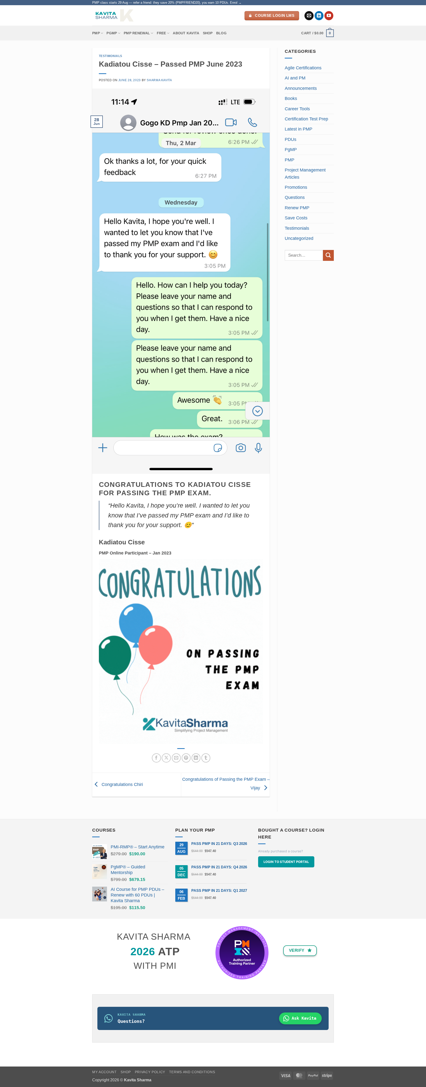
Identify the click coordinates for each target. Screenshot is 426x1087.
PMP (96, 33)
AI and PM (295, 78)
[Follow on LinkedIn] (319, 15)
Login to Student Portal (286, 862)
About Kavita (186, 33)
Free (161, 33)
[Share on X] (166, 758)
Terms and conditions (192, 1072)
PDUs (290, 139)
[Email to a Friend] (176, 758)
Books (291, 98)
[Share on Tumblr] (206, 758)
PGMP (111, 33)
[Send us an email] (309, 15)
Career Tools (297, 108)
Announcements (301, 88)
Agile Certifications (303, 67)
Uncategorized (299, 238)
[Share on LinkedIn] (196, 758)
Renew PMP (297, 207)
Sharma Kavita (159, 80)
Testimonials (110, 56)
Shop (208, 33)
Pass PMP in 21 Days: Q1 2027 (219, 890)
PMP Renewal (137, 33)
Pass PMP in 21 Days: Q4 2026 (219, 867)
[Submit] (328, 255)
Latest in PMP (298, 129)
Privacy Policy (150, 1072)
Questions (295, 197)
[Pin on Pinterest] (186, 758)
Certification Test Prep (306, 118)
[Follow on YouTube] (329, 15)
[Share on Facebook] (156, 758)
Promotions (296, 187)
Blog (221, 33)
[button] (317, 33)
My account (104, 1072)
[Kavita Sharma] (114, 15)
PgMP (291, 149)
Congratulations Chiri (121, 784)
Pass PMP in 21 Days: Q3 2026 (219, 843)
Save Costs (296, 217)
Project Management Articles (305, 173)
